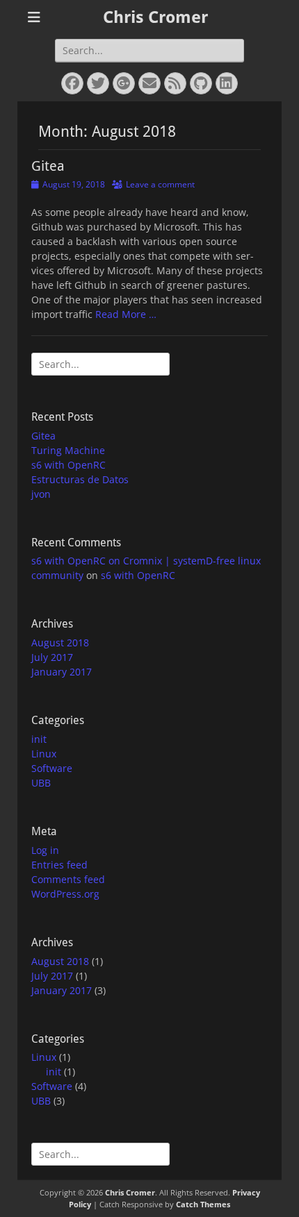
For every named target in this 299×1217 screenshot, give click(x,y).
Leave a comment (160, 184)
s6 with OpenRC (68, 464)
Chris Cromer (155, 17)
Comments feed (68, 879)
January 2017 (61, 671)
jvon (41, 494)
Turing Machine (68, 450)
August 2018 (60, 642)
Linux (43, 753)
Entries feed (59, 864)
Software (51, 768)
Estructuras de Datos (80, 479)
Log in (45, 850)
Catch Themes (203, 1204)
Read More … (125, 314)
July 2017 (52, 657)
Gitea (48, 166)
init (39, 739)
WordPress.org (65, 893)
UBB (41, 782)
